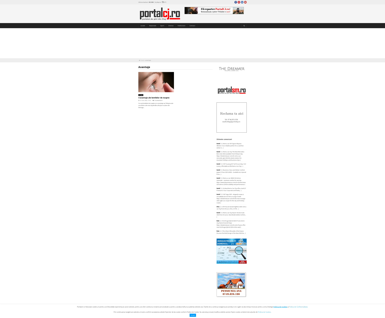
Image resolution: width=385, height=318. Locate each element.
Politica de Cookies (280, 307)
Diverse (170, 26)
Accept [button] (193, 315)
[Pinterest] (239, 2)
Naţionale (152, 26)
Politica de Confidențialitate (298, 307)
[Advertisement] (192, 43)
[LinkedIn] (242, 2)
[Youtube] (245, 2)
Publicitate (181, 26)
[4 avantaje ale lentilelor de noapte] (156, 82)
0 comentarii (159, 100)
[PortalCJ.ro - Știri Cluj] (160, 19)
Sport (162, 26)
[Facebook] (235, 2)
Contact (192, 26)
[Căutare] (244, 25)
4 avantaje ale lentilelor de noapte (153, 97)
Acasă (142, 60)
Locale (143, 26)
